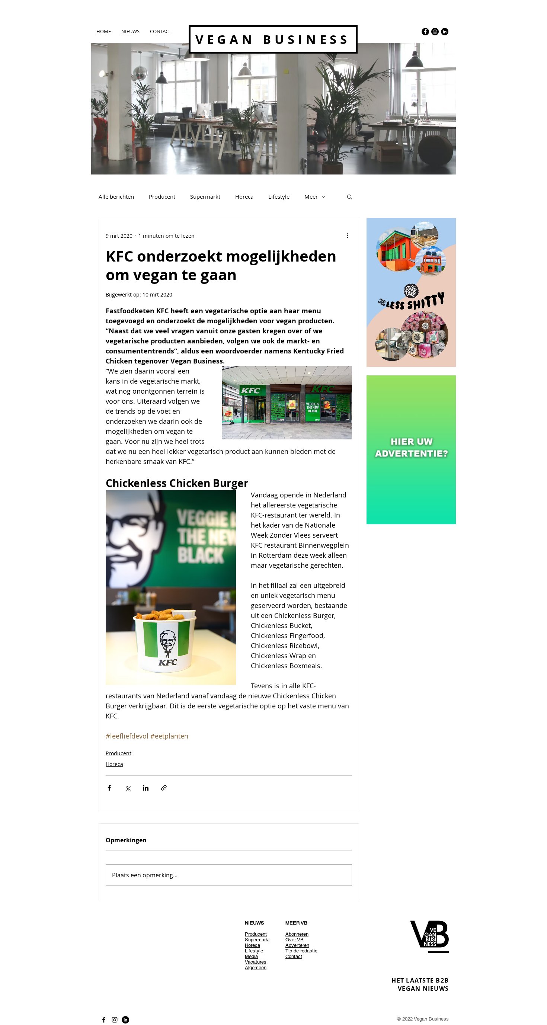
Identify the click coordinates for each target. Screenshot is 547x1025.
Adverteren (297, 945)
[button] (349, 196)
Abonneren (296, 934)
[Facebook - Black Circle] (425, 31)
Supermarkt (205, 196)
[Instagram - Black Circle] (435, 31)
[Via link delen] (163, 787)
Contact (293, 956)
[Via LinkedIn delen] (145, 787)
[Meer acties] (347, 235)
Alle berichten (116, 196)
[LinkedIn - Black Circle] (444, 31)
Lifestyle (279, 196)
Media (251, 956)
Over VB (294, 939)
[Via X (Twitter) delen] (127, 787)
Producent (162, 196)
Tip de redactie (301, 951)
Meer (311, 196)
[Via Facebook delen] (109, 787)
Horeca (244, 196)
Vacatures (255, 962)
